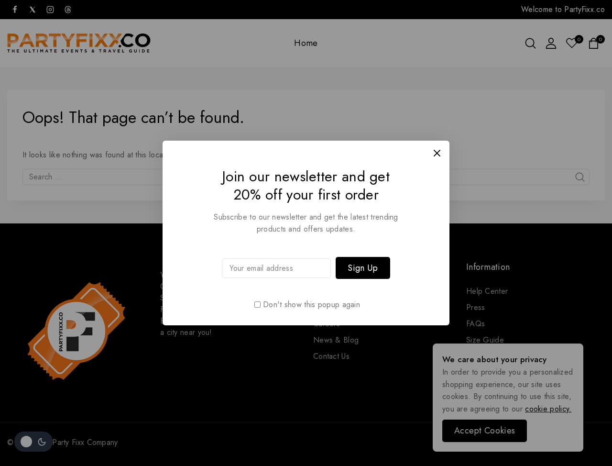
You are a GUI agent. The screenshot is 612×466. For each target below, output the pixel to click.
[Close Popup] (437, 152)
